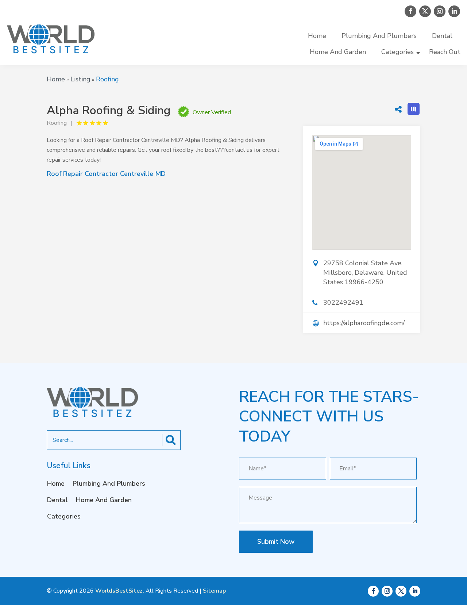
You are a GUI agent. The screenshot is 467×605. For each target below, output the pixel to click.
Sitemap (214, 591)
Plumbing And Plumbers (379, 35)
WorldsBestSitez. (119, 591)
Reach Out (444, 51)
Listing (80, 79)
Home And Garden (338, 51)
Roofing (107, 79)
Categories (397, 51)
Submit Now (275, 541)
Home (317, 35)
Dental (442, 35)
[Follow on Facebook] (410, 11)
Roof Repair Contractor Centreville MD (106, 173)
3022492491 (343, 302)
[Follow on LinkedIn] (454, 11)
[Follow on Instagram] (439, 11)
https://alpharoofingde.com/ (364, 323)
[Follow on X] (425, 11)
